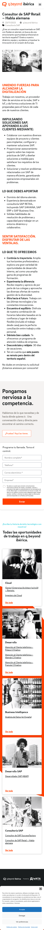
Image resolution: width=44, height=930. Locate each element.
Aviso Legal (34, 927)
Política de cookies (12, 927)
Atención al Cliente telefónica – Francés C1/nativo (19, 663)
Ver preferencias (22, 922)
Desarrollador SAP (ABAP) (17, 776)
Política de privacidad (24, 927)
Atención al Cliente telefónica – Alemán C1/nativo (19, 656)
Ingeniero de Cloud (13, 595)
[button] (40, 889)
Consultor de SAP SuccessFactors (20, 835)
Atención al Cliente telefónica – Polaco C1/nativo (19, 648)
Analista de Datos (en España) (18, 717)
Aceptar (22, 909)
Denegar (22, 916)
